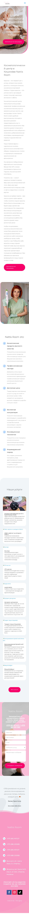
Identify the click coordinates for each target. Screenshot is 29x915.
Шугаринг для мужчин (11, 602)
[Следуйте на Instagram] (14, 892)
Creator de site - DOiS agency (14, 900)
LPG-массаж (8, 569)
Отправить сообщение (14, 765)
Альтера (7, 551)
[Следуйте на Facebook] (9, 892)
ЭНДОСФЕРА (8, 587)
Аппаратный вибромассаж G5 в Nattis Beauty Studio (13, 514)
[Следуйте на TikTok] (20, 892)
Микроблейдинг (9, 669)
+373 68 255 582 (18, 726)
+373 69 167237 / (13, 725)
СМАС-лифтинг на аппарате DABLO (12, 533)
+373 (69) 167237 (13, 838)
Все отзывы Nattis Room (14, 805)
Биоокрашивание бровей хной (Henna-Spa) (13, 644)
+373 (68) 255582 (13, 844)
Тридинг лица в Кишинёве (12, 624)
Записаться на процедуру (13, 41)
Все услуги (14, 689)
